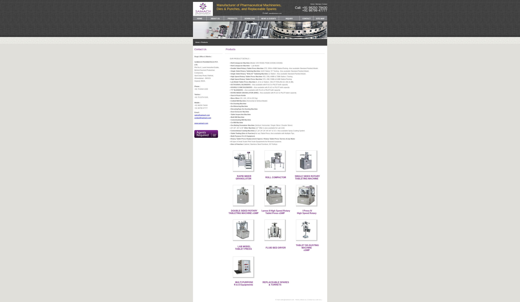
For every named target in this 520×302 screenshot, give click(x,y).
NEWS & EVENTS (268, 19)
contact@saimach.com (202, 118)
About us (303, 300)
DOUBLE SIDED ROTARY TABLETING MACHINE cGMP (244, 212)
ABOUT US (215, 19)
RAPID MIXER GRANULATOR (243, 177)
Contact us (311, 300)
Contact (324, 4)
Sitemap (318, 4)
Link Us (318, 300)
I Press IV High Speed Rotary (306, 212)
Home (312, 4)
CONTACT (306, 19)
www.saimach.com (201, 123)
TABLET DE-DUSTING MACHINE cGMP (307, 247)
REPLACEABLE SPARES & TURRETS (276, 283)
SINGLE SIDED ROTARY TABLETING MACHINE (307, 177)
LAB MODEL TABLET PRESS (243, 247)
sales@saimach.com (275, 13)
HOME (199, 19)
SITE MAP (320, 19)
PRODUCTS (232, 19)
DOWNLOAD (250, 19)
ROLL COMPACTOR (275, 177)
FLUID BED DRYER (276, 248)
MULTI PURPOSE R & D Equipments (243, 283)
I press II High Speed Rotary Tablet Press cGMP (275, 212)
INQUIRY (289, 19)
